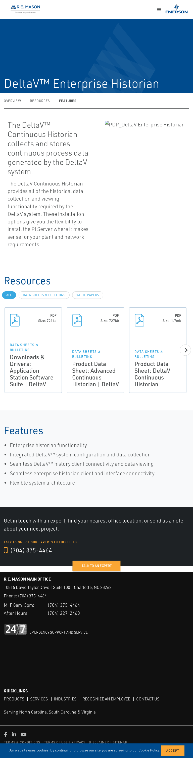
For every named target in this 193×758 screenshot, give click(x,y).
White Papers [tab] (87, 295)
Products (14, 698)
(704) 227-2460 (63, 613)
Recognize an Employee (106, 698)
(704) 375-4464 (30, 550)
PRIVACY (78, 742)
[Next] (185, 350)
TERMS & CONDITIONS (22, 742)
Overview (12, 101)
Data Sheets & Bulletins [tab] (44, 295)
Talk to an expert (97, 566)
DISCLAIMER (99, 742)
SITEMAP (120, 742)
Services (39, 698)
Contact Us (147, 698)
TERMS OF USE (56, 742)
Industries (65, 698)
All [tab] (9, 295)
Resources (40, 101)
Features (67, 101)
